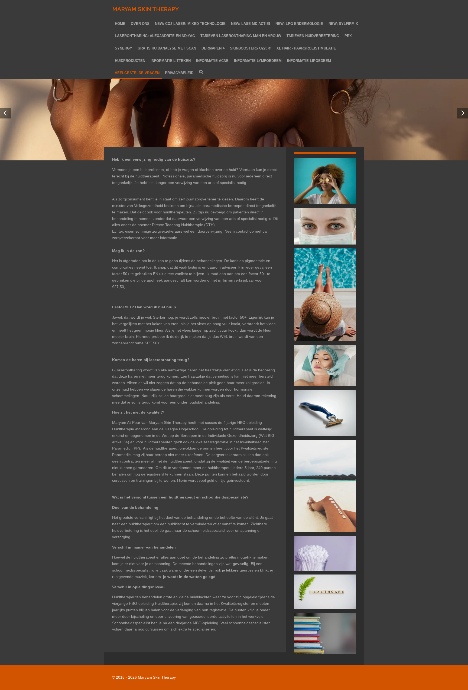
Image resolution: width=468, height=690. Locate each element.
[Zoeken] (201, 72)
